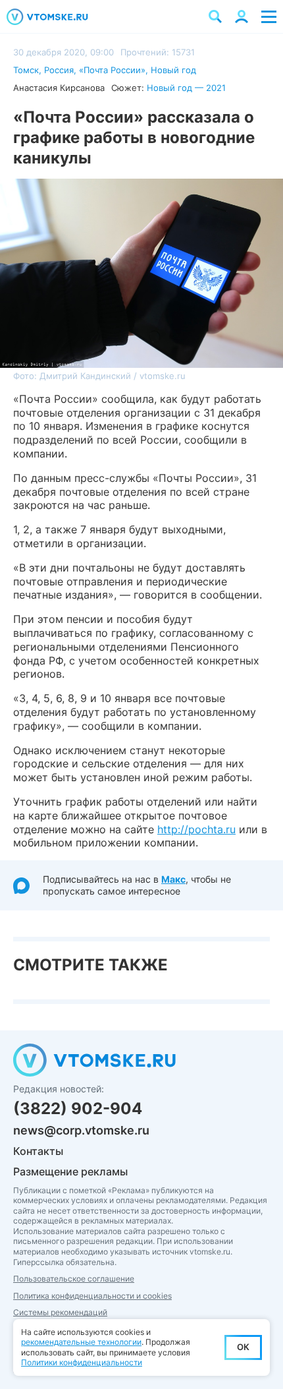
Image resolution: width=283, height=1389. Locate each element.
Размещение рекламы (70, 1171)
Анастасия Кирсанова (59, 87)
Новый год (173, 70)
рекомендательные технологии (81, 1342)
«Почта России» (112, 70)
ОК (243, 1347)
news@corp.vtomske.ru (81, 1130)
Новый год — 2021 (186, 87)
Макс (173, 879)
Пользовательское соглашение (73, 1279)
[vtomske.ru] (47, 17)
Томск (26, 70)
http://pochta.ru (196, 829)
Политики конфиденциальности (81, 1362)
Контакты (38, 1151)
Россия (59, 70)
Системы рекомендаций (60, 1312)
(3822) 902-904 (77, 1108)
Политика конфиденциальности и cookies (92, 1296)
